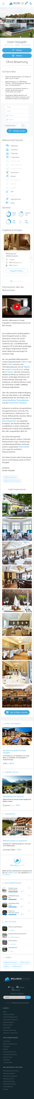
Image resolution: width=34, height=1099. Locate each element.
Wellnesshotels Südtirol (9, 1084)
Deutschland (26, 45)
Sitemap (5, 1089)
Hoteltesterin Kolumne (9, 1052)
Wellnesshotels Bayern (9, 1073)
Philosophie (6, 1060)
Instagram (17, 990)
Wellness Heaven (7, 1057)
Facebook (21, 987)
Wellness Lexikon (7, 1025)
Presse (5, 1012)
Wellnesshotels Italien (9, 1081)
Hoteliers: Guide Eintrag (9, 1030)
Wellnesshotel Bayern (10, 477)
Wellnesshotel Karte (8, 1014)
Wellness (6, 966)
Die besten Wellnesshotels (10, 1017)
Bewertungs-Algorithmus (10, 1044)
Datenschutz (14, 1033)
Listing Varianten (7, 1062)
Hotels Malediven (8, 1086)
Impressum (6, 1033)
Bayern (17, 45)
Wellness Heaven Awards (10, 1054)
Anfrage (19, 50)
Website (19, 56)
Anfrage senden (19, 131)
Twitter (12, 987)
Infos (8, 34)
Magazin (5, 1049)
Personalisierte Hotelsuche (10, 1019)
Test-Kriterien (6, 1041)
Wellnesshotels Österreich (10, 1076)
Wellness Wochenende (10, 962)
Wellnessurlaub (25, 962)
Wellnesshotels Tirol (8, 1079)
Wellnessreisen (17, 966)
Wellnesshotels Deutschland (11, 1071)
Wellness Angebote (8, 1022)
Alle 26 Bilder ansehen (19, 712)
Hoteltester (6, 1046)
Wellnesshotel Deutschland (12, 481)
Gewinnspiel (6, 1027)
